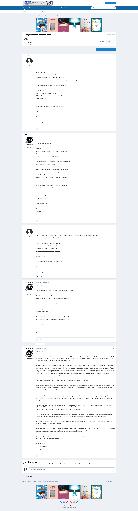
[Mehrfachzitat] (37, 129)
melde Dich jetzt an (65, 463)
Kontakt (72, 505)
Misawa (37, 7)
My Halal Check (64, 7)
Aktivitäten (31, 7)
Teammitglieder (25, 11)
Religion (38, 44)
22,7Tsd (30, 147)
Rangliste (43, 11)
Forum (24, 7)
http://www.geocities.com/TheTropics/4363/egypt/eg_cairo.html (51, 245)
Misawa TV (56, 7)
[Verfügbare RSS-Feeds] (114, 481)
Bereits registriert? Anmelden (96, 3)
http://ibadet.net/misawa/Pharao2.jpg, (47, 80)
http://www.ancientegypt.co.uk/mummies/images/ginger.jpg (50, 77)
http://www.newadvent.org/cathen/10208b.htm (47, 248)
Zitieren (41, 129)
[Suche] (114, 7)
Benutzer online (35, 11)
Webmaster (29, 135)
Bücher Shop (74, 7)
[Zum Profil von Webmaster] (29, 140)
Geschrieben (42, 55)
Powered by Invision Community (69, 508)
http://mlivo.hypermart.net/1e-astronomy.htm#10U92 (48, 251)
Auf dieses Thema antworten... (38, 469)
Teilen (102, 41)
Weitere (81, 7)
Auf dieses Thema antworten (105, 49)
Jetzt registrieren (111, 2)
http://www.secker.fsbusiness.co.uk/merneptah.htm (48, 243)
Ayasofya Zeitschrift (46, 7)
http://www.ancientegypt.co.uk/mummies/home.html (48, 74)
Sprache (66, 505)
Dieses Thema (108, 7)
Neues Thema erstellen (87, 49)
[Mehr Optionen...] (113, 56)
